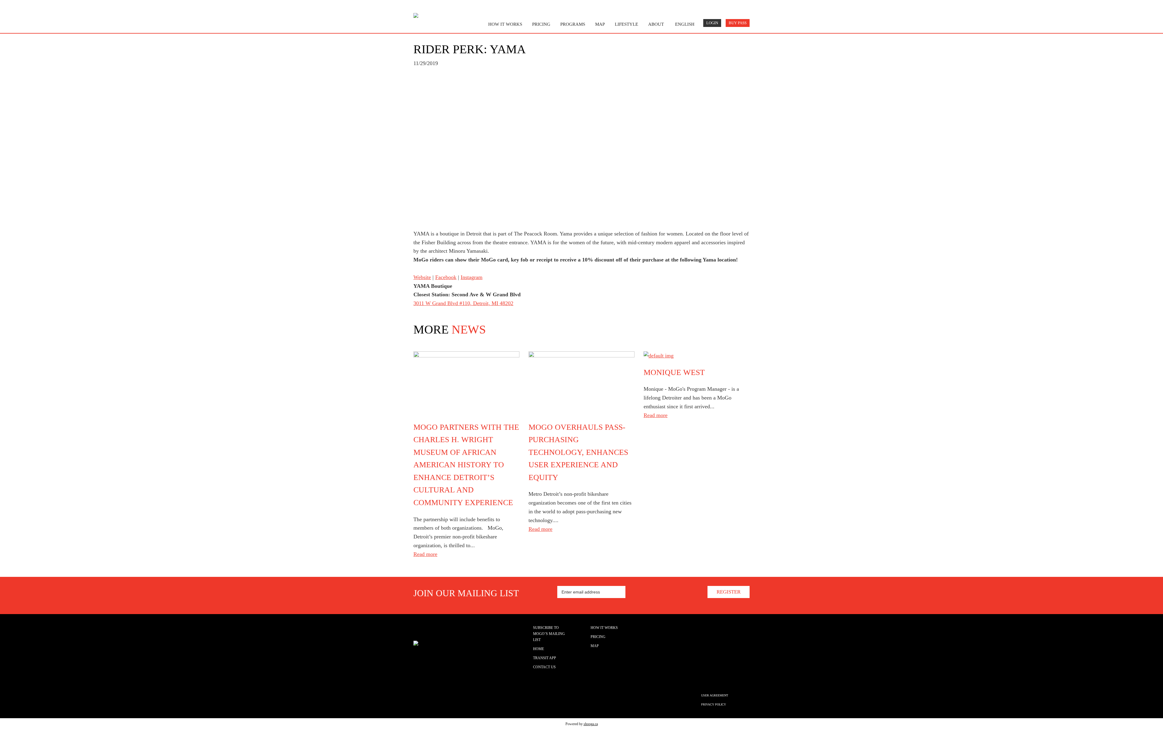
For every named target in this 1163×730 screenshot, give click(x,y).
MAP (600, 24)
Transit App (544, 658)
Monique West (674, 372)
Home (538, 649)
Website (422, 277)
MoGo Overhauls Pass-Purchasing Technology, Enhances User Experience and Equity (578, 452)
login (712, 23)
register (729, 592)
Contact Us (544, 667)
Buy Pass (738, 23)
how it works (505, 24)
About (656, 24)
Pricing (541, 24)
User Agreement (714, 695)
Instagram (471, 277)
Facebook (445, 277)
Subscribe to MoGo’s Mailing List (549, 634)
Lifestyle (626, 24)
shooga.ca (591, 724)
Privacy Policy (713, 704)
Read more (425, 554)
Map (595, 646)
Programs (572, 24)
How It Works (604, 628)
